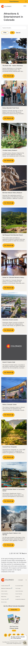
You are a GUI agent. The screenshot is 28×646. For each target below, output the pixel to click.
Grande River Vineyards (9, 447)
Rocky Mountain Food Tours (10, 108)
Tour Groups (17, 588)
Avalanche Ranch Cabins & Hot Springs (11, 534)
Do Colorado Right (19, 585)
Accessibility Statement (20, 599)
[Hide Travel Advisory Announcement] (26, 1)
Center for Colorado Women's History (13, 277)
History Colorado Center (9, 404)
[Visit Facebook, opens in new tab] (5, 635)
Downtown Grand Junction (10, 319)
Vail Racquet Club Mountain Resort (12, 235)
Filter (4, 32)
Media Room (3, 596)
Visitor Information (19, 591)
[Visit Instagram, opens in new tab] (9, 635)
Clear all (18, 32)
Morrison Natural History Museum (12, 192)
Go (12, 32)
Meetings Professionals (6, 588)
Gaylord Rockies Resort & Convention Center (13, 490)
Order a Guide (4, 591)
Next (23, 553)
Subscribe (14, 609)
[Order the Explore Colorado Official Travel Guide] (14, 631)
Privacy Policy (4, 599)
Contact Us (17, 596)
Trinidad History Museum (9, 150)
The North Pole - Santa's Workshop (12, 65)
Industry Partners (4, 585)
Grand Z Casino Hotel (8, 362)
